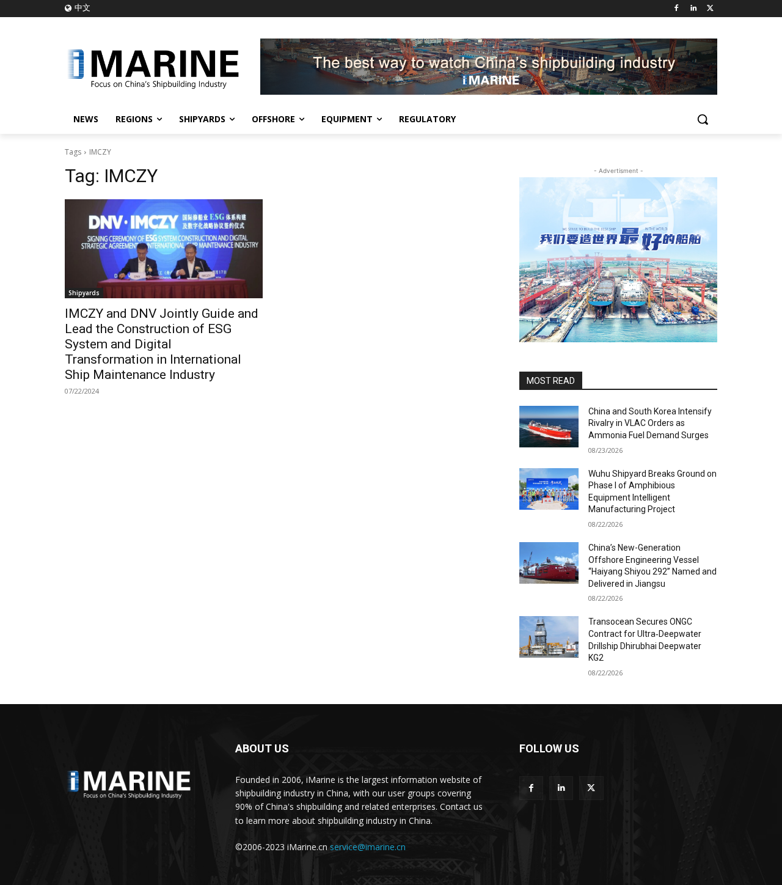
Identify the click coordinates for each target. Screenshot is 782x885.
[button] (702, 119)
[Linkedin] (693, 9)
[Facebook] (677, 9)
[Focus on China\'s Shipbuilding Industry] (162, 66)
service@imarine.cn (368, 847)
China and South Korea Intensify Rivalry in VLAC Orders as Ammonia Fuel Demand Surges (650, 423)
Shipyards (84, 292)
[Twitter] (710, 9)
